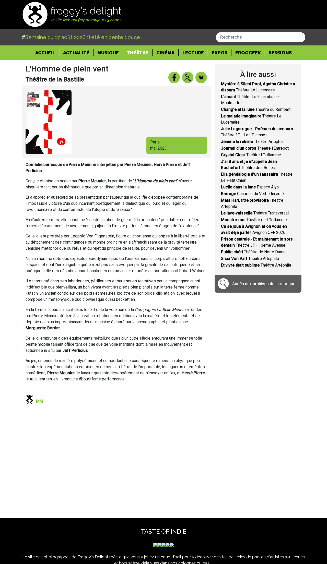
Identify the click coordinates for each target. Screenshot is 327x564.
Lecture (193, 52)
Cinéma (165, 52)
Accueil (47, 52)
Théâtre (137, 52)
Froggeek (248, 52)
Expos (219, 52)
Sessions (280, 52)
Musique (108, 52)
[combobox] (260, 37)
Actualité (76, 52)
